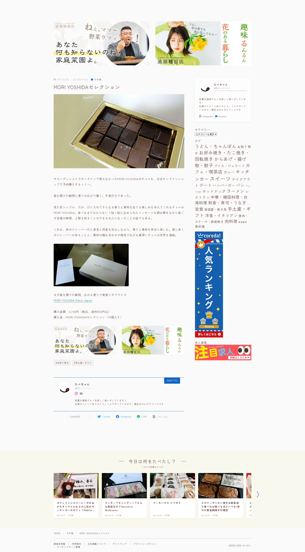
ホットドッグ (214, 191)
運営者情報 (59, 543)
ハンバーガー (224, 185)
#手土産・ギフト (83, 362)
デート (205, 185)
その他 (97, 79)
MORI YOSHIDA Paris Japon (73, 300)
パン (240, 185)
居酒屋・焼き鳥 (215, 209)
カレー (229, 172)
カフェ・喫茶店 (222, 168)
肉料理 (231, 221)
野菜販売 (242, 222)
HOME (57, 533)
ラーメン (235, 191)
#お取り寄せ (62, 362)
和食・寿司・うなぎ (227, 203)
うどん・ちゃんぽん (216, 146)
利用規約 (76, 543)
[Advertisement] (223, 397)
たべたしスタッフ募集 (68, 546)
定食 (199, 209)
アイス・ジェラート (229, 165)
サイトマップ (120, 543)
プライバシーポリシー (145, 543)
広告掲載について (97, 543)
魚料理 (200, 226)
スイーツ (220, 178)
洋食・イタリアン (221, 215)
